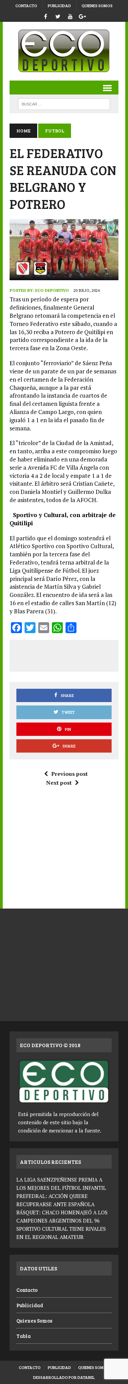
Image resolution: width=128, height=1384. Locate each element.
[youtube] (70, 15)
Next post (59, 782)
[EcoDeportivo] (64, 51)
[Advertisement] (72, 654)
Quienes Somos (97, 5)
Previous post (69, 773)
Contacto (26, 5)
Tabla (23, 1335)
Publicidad (59, 5)
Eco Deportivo (52, 290)
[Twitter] (58, 15)
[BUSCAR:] (64, 103)
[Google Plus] (82, 15)
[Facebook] (45, 15)
